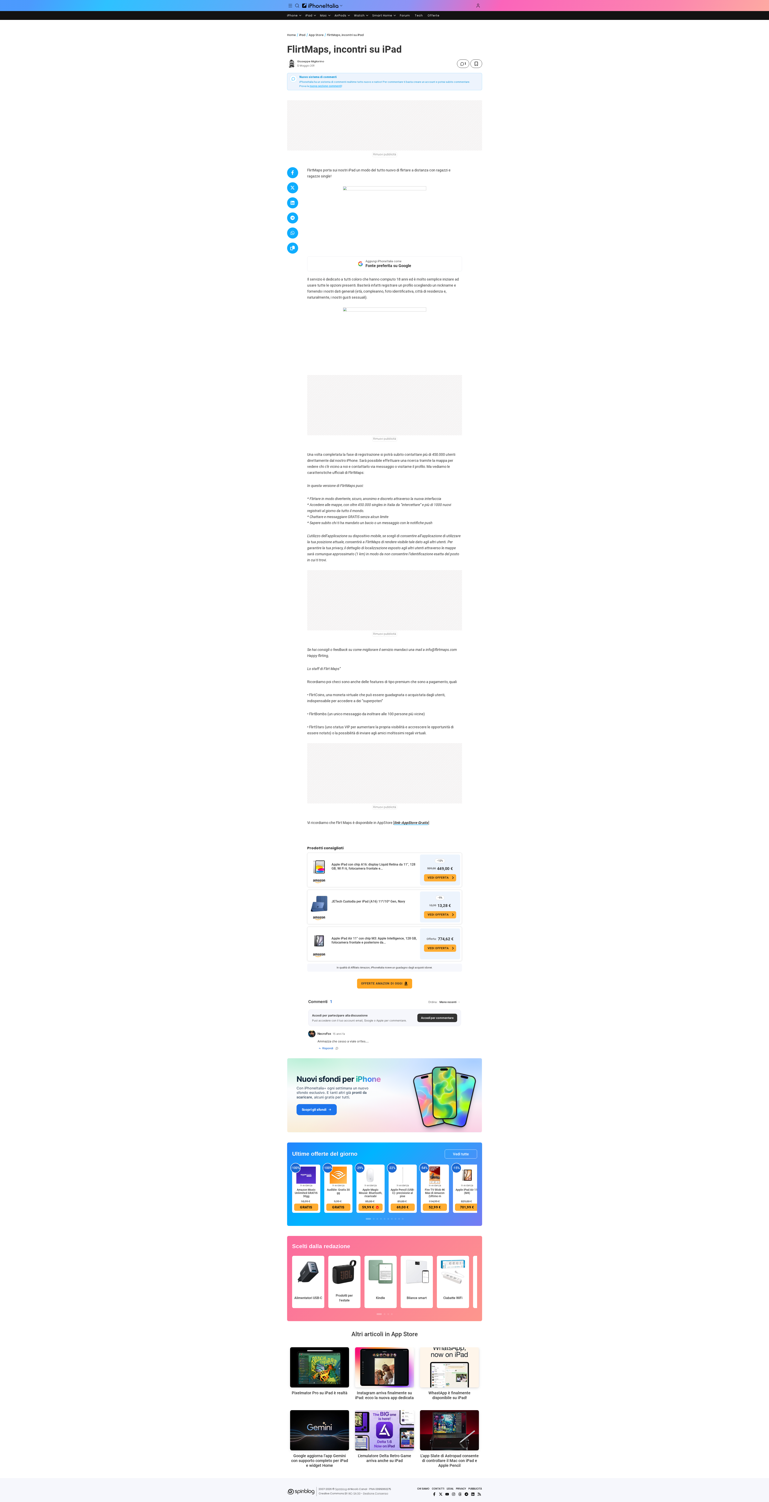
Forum (405, 15)
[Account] (478, 6)
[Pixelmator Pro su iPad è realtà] (319, 1367)
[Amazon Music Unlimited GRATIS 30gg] (306, 1175)
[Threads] (460, 1494)
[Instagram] (453, 1494)
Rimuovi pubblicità (384, 154)
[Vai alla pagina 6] (388, 1219)
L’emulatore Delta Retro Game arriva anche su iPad (384, 1458)
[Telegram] (466, 1494)
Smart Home (382, 15)
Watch (359, 15)
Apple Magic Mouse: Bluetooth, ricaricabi (370, 1193)
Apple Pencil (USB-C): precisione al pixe (403, 1193)
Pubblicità (475, 1488)
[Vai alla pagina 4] (381, 1219)
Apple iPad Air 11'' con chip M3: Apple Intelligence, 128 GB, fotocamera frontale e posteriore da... (374, 940)
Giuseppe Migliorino (310, 61)
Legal (450, 1488)
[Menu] (290, 5)
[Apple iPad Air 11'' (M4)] (467, 1175)
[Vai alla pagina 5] (384, 1219)
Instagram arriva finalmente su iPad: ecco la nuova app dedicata (384, 1395)
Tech (419, 15)
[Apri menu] (341, 6)
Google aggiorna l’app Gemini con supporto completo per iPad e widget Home (319, 1460)
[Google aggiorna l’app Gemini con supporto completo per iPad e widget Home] (319, 1430)
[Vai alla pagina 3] (377, 1219)
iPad (308, 15)
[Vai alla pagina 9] (399, 1219)
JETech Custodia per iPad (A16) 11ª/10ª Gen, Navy (368, 901)
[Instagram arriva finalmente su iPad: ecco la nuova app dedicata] (384, 1367)
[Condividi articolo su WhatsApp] (292, 233)
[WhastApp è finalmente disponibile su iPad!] (449, 1367)
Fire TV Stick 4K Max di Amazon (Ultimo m (435, 1193)
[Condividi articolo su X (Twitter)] (292, 187)
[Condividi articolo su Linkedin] (292, 202)
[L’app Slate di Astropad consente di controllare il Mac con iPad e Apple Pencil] (449, 1430)
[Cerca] (297, 5)
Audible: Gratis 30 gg (338, 1191)
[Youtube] (447, 1494)
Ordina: (432, 1002)
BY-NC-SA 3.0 (352, 1493)
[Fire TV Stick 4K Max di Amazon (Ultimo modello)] (435, 1175)
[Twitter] (440, 1494)
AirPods (340, 15)
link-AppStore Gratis (411, 823)
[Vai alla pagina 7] (392, 1219)
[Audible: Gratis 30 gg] (338, 1175)
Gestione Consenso (375, 1493)
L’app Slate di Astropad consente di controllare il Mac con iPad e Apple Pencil (449, 1460)
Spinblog (341, 1489)
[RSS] (479, 1494)
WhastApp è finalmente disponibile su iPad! (449, 1395)
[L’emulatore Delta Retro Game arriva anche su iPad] (384, 1430)
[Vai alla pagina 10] (402, 1219)
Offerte (433, 15)
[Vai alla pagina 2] (374, 1219)
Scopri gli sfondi (314, 1110)
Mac (323, 15)
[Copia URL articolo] (292, 248)
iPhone (292, 15)
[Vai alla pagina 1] (368, 1219)
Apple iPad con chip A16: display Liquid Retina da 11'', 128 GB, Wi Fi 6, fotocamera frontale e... (373, 866)
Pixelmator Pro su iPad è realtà (319, 1392)
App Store (316, 35)
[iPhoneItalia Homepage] (320, 5)
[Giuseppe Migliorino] (291, 63)
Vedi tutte (461, 1154)
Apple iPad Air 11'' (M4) (467, 1191)
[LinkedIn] (472, 1494)
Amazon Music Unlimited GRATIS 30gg (306, 1193)
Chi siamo (423, 1488)
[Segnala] (337, 1048)
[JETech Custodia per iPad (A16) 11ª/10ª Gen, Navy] (319, 904)
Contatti (438, 1488)
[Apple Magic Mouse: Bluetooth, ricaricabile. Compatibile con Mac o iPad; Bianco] (370, 1175)
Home (291, 35)
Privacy (461, 1488)
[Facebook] (434, 1494)
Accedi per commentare (437, 1017)
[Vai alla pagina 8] (395, 1219)
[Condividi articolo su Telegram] (292, 217)
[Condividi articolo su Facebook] (292, 172)
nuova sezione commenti (326, 86)
